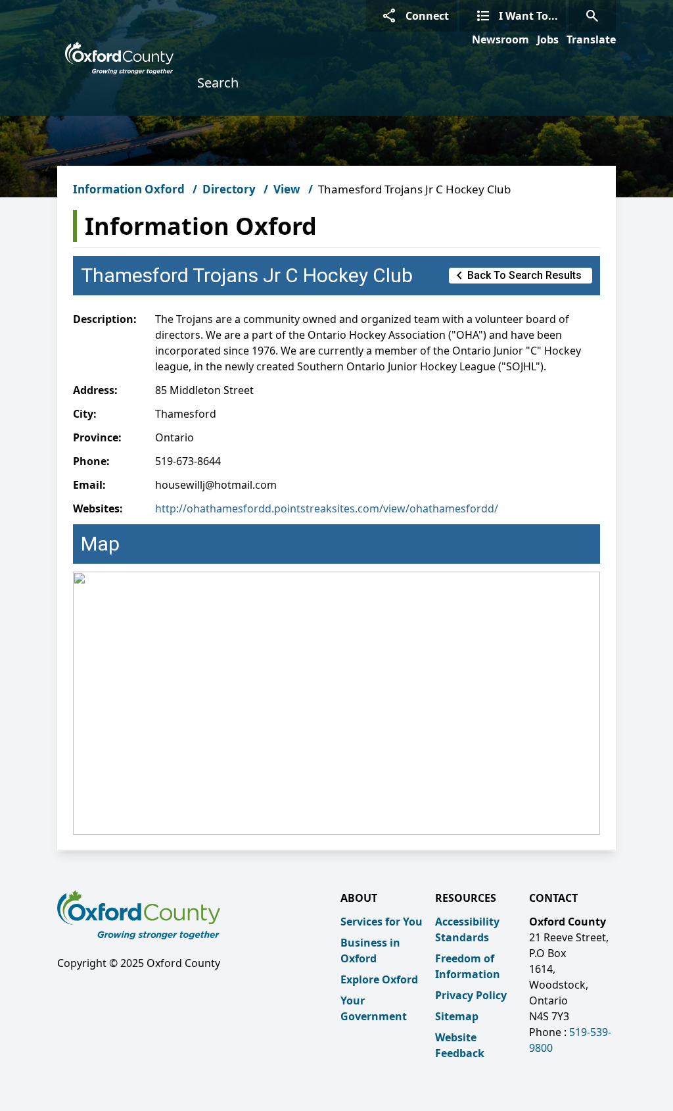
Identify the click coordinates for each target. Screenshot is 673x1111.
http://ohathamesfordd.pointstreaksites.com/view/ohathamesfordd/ (326, 508)
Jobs (548, 39)
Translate (591, 39)
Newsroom (500, 39)
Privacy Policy (471, 995)
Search (218, 82)
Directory (229, 189)
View (286, 189)
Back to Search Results (517, 276)
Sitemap (456, 1016)
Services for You (381, 921)
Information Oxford (129, 189)
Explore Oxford (379, 979)
